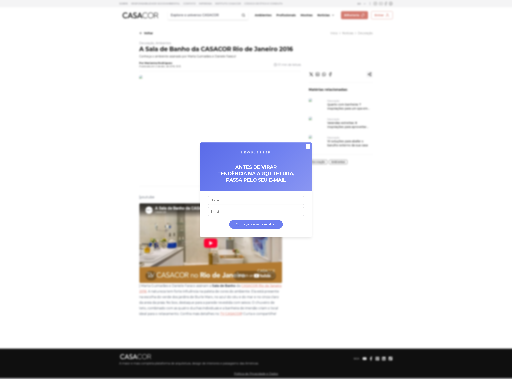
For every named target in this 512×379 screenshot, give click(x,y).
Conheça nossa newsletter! (256, 224)
